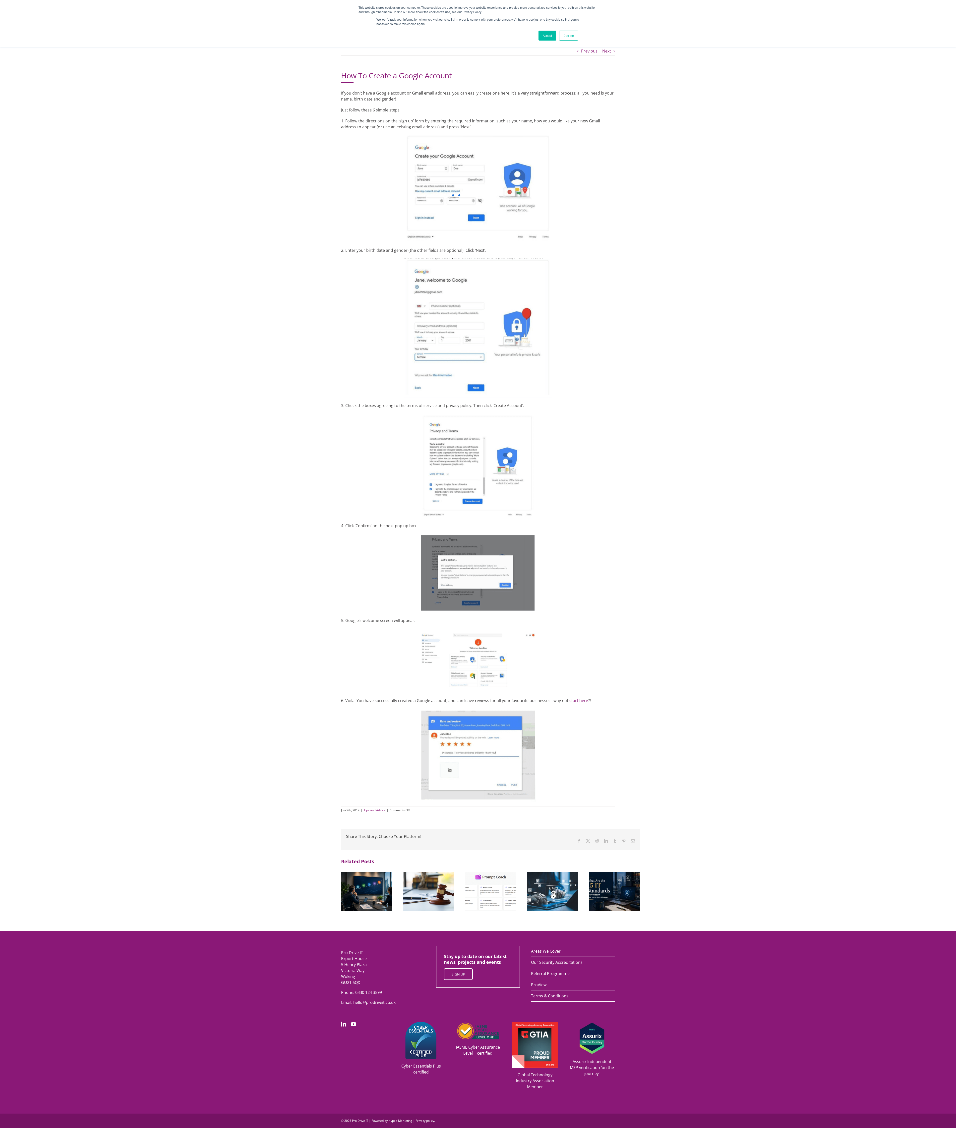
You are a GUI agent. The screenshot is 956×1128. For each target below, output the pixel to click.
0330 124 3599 (368, 992)
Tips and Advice (374, 810)
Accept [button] (547, 35)
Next (606, 51)
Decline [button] (568, 35)
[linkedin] (343, 1024)
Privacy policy (425, 1121)
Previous (589, 51)
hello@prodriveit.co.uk (374, 1002)
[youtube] (353, 1024)
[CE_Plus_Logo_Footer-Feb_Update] (421, 1023)
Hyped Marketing (400, 1121)
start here (578, 700)
